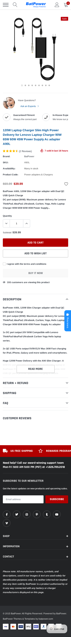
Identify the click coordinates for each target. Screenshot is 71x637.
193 (9, 282)
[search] (15, 4)
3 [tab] (29, 85)
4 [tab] (32, 85)
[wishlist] (66, 184)
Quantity (7, 216)
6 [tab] (39, 85)
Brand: (6, 156)
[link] (6, 514)
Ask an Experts (28, 106)
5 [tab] (35, 85)
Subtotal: (7, 232)
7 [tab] (42, 85)
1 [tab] (22, 85)
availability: (9, 168)
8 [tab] (46, 85)
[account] (57, 4)
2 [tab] (25, 85)
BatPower (29, 156)
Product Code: (10, 174)
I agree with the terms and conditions (26, 264)
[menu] (6, 5)
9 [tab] (49, 85)
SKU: (6, 162)
